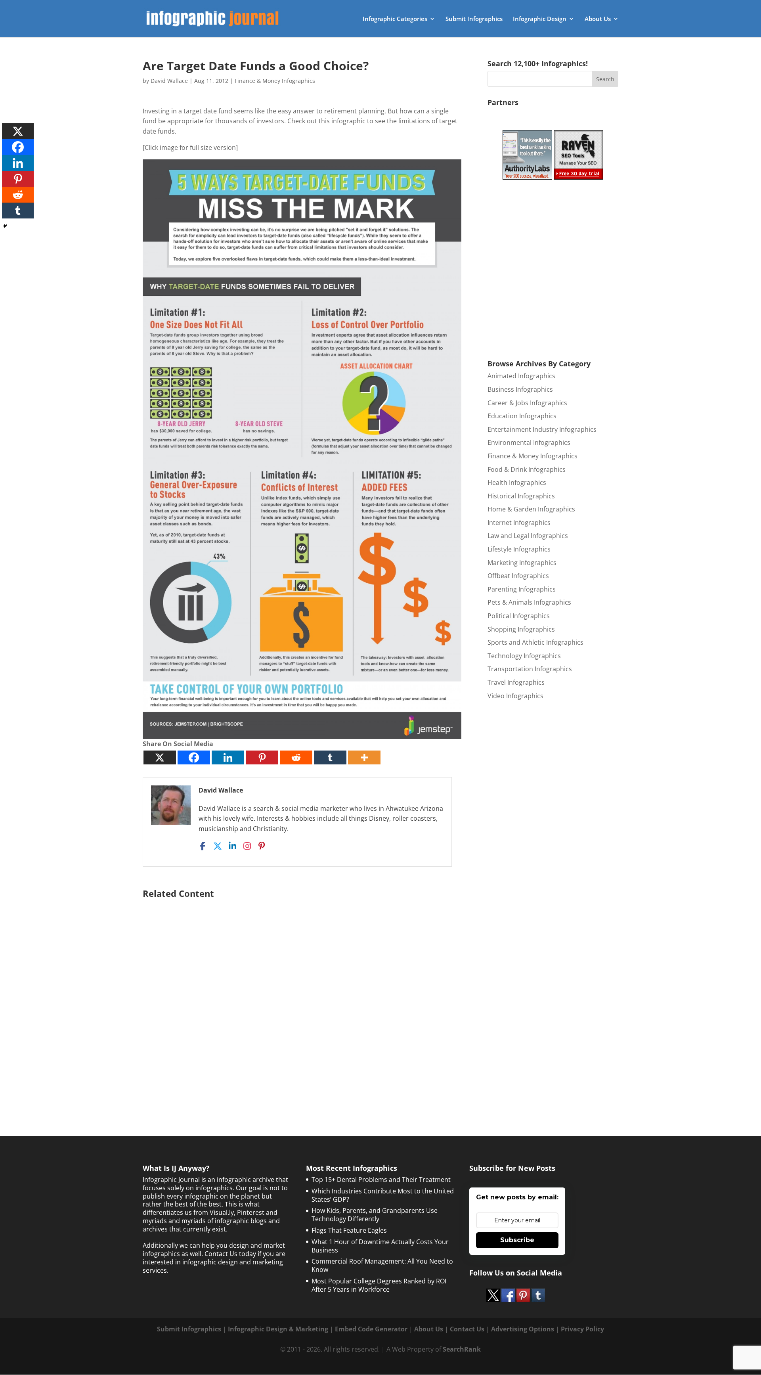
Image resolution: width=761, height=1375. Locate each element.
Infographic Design (539, 19)
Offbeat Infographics (518, 575)
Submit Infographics (474, 19)
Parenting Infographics (522, 589)
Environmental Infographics (529, 442)
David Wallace (169, 80)
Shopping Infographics (521, 629)
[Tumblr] (330, 757)
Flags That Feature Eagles (349, 1230)
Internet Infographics (519, 522)
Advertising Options (522, 1329)
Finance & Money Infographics (275, 80)
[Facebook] (194, 757)
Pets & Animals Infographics (529, 602)
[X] (159, 757)
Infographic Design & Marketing (278, 1329)
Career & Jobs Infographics (527, 402)
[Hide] (5, 226)
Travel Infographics (516, 682)
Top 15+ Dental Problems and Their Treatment (381, 1179)
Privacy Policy (582, 1329)
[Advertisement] (302, 997)
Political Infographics (519, 615)
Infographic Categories (395, 19)
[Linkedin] (228, 757)
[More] (364, 757)
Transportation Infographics (530, 669)
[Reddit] (296, 757)
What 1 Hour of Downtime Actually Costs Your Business (380, 1245)
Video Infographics (515, 695)
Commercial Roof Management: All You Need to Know (382, 1265)
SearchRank (462, 1349)
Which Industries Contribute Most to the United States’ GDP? (383, 1195)
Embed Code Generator (371, 1329)
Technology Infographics (524, 655)
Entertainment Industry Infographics (542, 429)
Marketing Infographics (522, 562)
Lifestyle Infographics (519, 549)
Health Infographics (517, 482)
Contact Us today (230, 1253)
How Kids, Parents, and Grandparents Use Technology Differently (375, 1214)
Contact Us (467, 1329)
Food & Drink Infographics (527, 469)
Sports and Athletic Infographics (535, 642)
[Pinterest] (262, 757)
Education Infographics (522, 416)
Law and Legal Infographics (528, 535)
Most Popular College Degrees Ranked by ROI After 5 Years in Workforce (379, 1285)
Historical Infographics (521, 496)
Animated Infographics (521, 376)
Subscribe (517, 1240)
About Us (598, 19)
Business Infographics (520, 389)
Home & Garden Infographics (531, 509)
